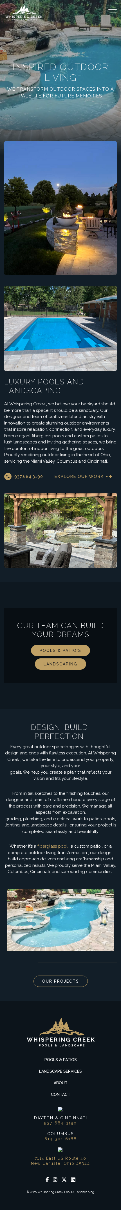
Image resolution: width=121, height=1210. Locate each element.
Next (22, 963)
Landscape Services (60, 1071)
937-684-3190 (60, 1123)
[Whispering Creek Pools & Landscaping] (24, 12)
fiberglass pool (52, 846)
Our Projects (60, 981)
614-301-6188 (60, 1139)
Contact (60, 1094)
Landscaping (60, 664)
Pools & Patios (60, 1059)
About (61, 1083)
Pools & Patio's (60, 650)
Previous (8, 963)
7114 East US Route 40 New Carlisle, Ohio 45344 (60, 1161)
